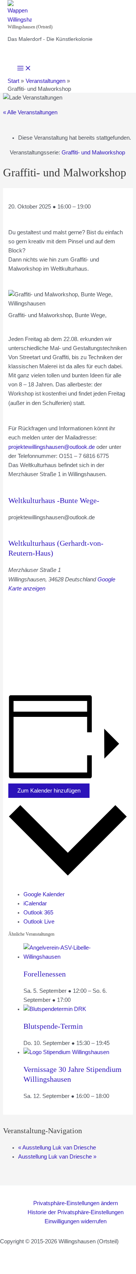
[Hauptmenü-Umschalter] (24, 69)
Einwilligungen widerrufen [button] (76, 1221)
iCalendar (35, 903)
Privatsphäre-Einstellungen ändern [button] (75, 1203)
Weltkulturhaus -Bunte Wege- (53, 500)
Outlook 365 (38, 913)
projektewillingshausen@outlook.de (51, 447)
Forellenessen (44, 974)
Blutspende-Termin (53, 1026)
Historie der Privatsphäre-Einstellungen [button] (76, 1212)
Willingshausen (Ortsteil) (30, 27)
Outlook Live (38, 922)
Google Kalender (44, 894)
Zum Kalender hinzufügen (48, 791)
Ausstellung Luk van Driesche (57, 1148)
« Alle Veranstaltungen (30, 112)
